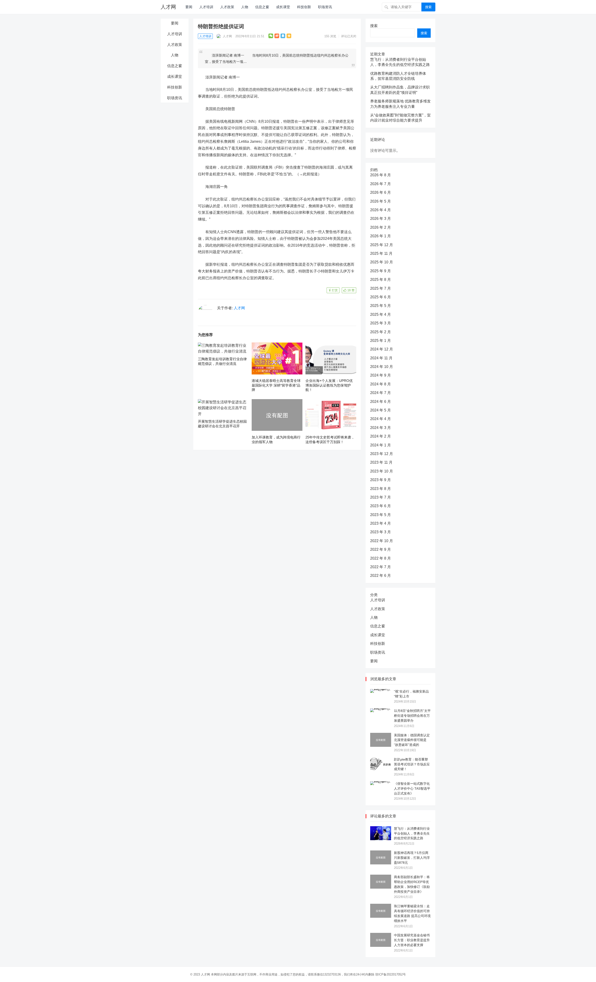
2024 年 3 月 (380, 428)
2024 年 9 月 (380, 375)
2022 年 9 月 (380, 549)
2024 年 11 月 (381, 358)
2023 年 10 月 (381, 471)
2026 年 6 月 (380, 192)
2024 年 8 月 (380, 384)
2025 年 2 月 (380, 332)
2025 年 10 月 (381, 262)
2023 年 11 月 (381, 462)
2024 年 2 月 (380, 436)
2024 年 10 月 (381, 367)
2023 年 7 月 (380, 497)
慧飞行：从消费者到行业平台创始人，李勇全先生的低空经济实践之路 (412, 833)
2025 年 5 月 (380, 306)
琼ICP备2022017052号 (390, 974)
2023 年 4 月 (380, 523)
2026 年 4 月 (380, 210)
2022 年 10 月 (381, 541)
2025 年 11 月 (381, 253)
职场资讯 (325, 7)
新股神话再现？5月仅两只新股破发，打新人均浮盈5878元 (412, 857)
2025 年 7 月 (380, 288)
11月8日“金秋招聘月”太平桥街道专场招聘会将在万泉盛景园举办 (412, 715)
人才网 (168, 7)
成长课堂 (283, 7)
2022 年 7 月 (380, 567)
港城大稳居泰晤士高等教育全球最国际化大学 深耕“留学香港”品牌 (276, 385)
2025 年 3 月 (380, 323)
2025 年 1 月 (380, 341)
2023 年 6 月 (380, 506)
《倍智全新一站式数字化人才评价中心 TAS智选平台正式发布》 (412, 788)
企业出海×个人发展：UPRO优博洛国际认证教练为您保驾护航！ (329, 385)
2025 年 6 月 (380, 297)
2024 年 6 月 (380, 402)
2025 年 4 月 (380, 314)
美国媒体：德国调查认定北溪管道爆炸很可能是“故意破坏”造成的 (412, 740)
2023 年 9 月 (380, 480)
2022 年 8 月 (380, 558)
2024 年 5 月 (380, 410)
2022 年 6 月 (380, 576)
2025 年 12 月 (381, 245)
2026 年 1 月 (380, 236)
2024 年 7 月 (380, 393)
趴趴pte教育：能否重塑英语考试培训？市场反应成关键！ (412, 764)
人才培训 (206, 7)
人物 (244, 7)
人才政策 (227, 7)
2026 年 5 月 (380, 201)
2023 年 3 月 (380, 532)
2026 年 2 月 (380, 227)
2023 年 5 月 (380, 515)
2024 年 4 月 (380, 419)
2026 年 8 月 (380, 175)
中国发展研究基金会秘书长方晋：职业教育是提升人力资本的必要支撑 (412, 940)
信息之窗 (262, 7)
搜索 (428, 7)
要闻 (188, 7)
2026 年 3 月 (380, 219)
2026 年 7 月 (380, 184)
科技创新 (304, 7)
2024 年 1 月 (380, 445)
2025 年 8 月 (380, 280)
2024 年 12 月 (381, 349)
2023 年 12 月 (381, 454)
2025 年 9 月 (380, 271)
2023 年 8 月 (380, 489)
